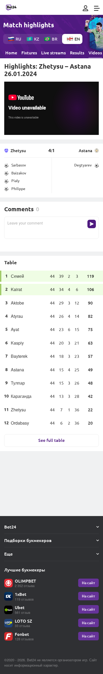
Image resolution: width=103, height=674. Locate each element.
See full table (51, 440)
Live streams (53, 52)
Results (77, 52)
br (54, 38)
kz (36, 38)
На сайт (88, 582)
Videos (95, 52)
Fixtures (29, 52)
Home (11, 52)
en (77, 38)
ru (18, 38)
